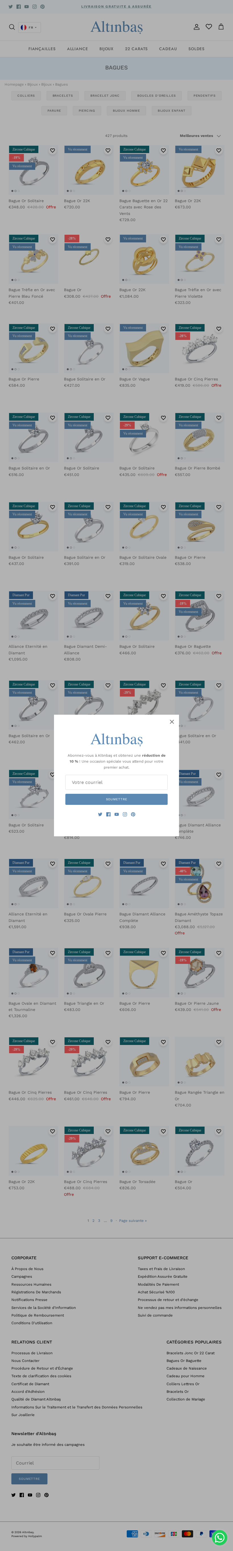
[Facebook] (108, 814)
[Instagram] (125, 814)
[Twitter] (100, 814)
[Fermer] (172, 722)
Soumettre (116, 799)
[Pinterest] (133, 814)
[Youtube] (117, 814)
